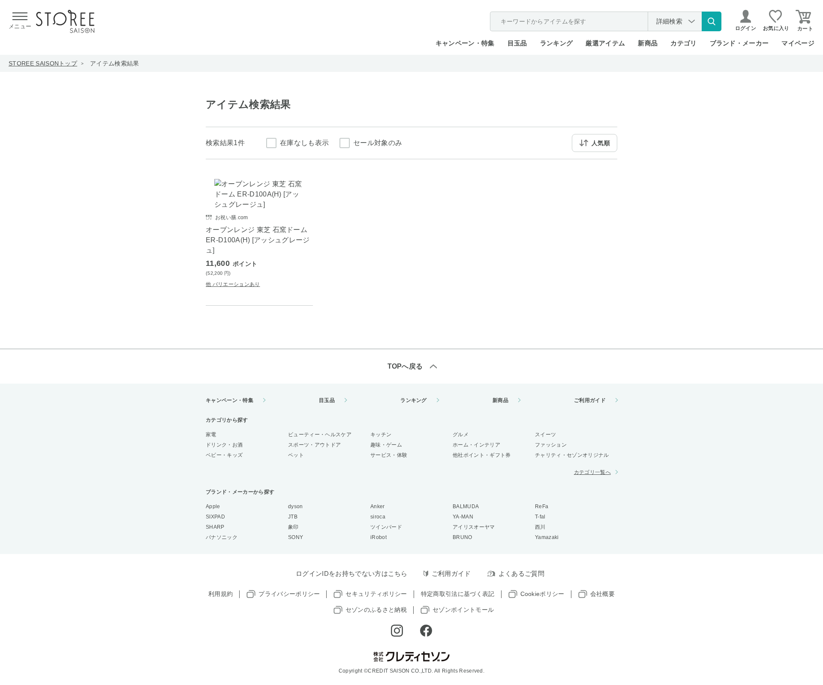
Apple (213, 506)
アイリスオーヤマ (474, 527)
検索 (711, 21)
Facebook (426, 631)
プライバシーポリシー (289, 593)
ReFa (541, 506)
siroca (377, 517)
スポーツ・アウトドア (314, 445)
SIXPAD (215, 517)
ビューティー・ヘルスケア (319, 435)
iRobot (378, 537)
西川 (540, 527)
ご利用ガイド (590, 400)
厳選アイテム (605, 43)
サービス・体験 (388, 455)
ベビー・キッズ (224, 455)
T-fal (540, 517)
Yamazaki (547, 537)
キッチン (380, 435)
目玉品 (517, 43)
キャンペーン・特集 (465, 43)
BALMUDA (466, 506)
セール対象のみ (377, 142)
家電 (211, 435)
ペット (296, 455)
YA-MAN (463, 517)
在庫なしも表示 (304, 142)
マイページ (797, 43)
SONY (295, 537)
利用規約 (220, 593)
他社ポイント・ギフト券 (482, 455)
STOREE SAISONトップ (43, 63)
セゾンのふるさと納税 (376, 609)
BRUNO (462, 537)
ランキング (556, 43)
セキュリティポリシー (376, 593)
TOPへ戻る (405, 366)
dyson (295, 506)
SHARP (215, 527)
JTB (292, 517)
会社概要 (602, 593)
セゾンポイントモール (463, 609)
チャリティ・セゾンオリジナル (572, 455)
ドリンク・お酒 (224, 445)
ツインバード (386, 527)
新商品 (648, 43)
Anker (377, 506)
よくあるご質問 (521, 573)
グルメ (461, 435)
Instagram (397, 631)
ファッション (551, 445)
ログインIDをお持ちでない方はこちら (352, 573)
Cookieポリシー (542, 593)
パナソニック (221, 537)
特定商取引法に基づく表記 (458, 593)
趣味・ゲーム (386, 445)
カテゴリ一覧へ (592, 472)
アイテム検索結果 (114, 63)
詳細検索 (669, 21)
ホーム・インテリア (476, 445)
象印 (293, 527)
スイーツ (545, 435)
